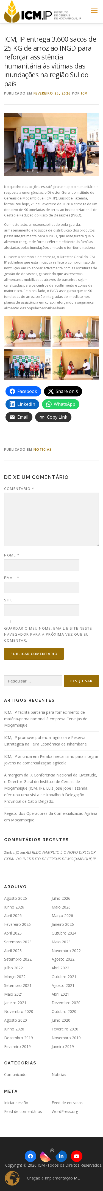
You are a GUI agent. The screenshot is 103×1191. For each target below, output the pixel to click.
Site (8, 600)
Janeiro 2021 (15, 1002)
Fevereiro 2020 (65, 1029)
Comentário (19, 488)
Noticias (43, 449)
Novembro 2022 (66, 950)
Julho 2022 (13, 967)
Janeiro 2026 (63, 924)
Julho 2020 (61, 1020)
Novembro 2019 (66, 1037)
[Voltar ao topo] (51, 1150)
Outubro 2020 (64, 1011)
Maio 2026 (61, 907)
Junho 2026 (14, 907)
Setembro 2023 (18, 941)
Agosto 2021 (63, 985)
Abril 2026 (13, 915)
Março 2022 (15, 976)
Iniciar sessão (16, 1102)
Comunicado (15, 1074)
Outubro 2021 (64, 976)
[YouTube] (76, 1156)
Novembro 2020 (18, 1011)
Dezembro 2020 (66, 1002)
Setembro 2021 (18, 985)
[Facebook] (30, 1156)
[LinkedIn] (61, 1156)
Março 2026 (62, 915)
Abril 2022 (60, 967)
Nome (12, 555)
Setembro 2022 (18, 959)
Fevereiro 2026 (17, 924)
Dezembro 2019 (18, 1037)
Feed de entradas (67, 1102)
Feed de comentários (23, 1111)
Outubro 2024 (64, 933)
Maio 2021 (13, 994)
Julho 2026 (61, 898)
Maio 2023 (61, 941)
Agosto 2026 (15, 898)
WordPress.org (65, 1111)
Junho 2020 (14, 1029)
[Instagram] (46, 1156)
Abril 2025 (13, 933)
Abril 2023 (13, 950)
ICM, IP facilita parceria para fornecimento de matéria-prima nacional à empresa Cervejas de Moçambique (45, 719)
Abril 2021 (60, 994)
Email (12, 577)
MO (77, 1178)
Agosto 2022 (63, 959)
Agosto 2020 (15, 1020)
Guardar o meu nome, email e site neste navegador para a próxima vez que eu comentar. (48, 634)
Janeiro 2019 (63, 1046)
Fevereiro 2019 (17, 1046)
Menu (93, 10)
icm (84, 93)
